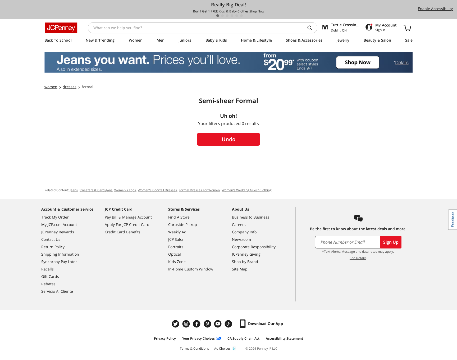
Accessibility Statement (284, 338)
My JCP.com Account (59, 224)
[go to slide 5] (236, 15)
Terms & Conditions (194, 348)
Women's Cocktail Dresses (157, 190)
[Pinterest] (208, 323)
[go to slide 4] (232, 15)
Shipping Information (60, 254)
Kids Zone (177, 261)
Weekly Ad (177, 231)
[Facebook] (197, 323)
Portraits (175, 246)
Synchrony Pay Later (59, 261)
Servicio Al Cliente (57, 291)
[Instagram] (186, 323)
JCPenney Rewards (57, 231)
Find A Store (179, 217)
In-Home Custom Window (190, 269)
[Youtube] (218, 323)
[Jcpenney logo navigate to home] (60, 28)
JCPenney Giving (246, 254)
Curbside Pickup (182, 224)
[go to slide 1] (217, 15)
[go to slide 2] (222, 15)
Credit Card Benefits (122, 231)
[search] (312, 28)
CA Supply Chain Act (243, 338)
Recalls (47, 269)
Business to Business (250, 217)
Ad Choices (222, 348)
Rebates (48, 283)
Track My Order (55, 217)
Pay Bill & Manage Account (128, 217)
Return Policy (53, 246)
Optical (174, 254)
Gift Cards (50, 276)
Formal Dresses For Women (199, 190)
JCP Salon (176, 239)
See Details (358, 258)
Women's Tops (125, 190)
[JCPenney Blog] (229, 323)
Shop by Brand (245, 261)
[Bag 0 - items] (407, 28)
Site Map (240, 269)
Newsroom (241, 239)
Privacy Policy (165, 338)
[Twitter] (176, 323)
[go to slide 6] (241, 15)
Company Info (244, 231)
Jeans (74, 190)
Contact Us (50, 239)
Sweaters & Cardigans (96, 190)
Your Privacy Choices (198, 338)
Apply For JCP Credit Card (127, 224)
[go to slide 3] (227, 15)
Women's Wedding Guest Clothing (247, 190)
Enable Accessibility (435, 8)
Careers (239, 224)
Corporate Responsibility (254, 246)
